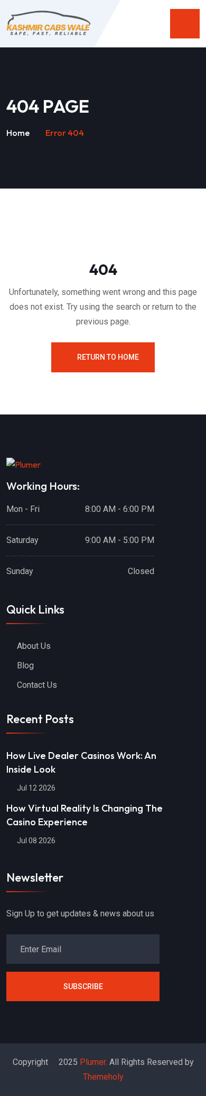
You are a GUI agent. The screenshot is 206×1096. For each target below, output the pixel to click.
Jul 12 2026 (35, 788)
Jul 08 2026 (35, 840)
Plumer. (93, 1062)
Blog (25, 665)
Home (18, 132)
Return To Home (108, 357)
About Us (34, 646)
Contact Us (37, 685)
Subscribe (83, 986)
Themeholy (103, 1077)
